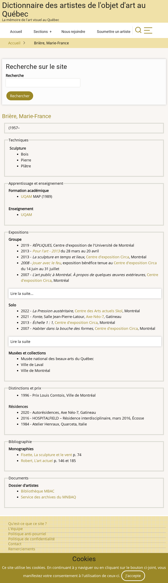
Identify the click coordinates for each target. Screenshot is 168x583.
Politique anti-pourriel (27, 533)
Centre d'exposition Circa (107, 256)
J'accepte (133, 575)
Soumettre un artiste (114, 31)
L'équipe (15, 528)
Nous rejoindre (73, 31)
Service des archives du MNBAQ (48, 497)
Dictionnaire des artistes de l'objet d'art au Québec (74, 9)
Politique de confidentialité (31, 538)
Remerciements (21, 548)
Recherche (15, 75)
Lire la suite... (21, 293)
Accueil (16, 31)
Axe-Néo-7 (95, 316)
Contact (14, 543)
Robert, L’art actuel (37, 460)
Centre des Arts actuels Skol (99, 310)
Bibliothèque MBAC (37, 491)
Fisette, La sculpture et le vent (46, 454)
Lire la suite (20, 341)
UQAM (26, 196)
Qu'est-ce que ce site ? (27, 523)
